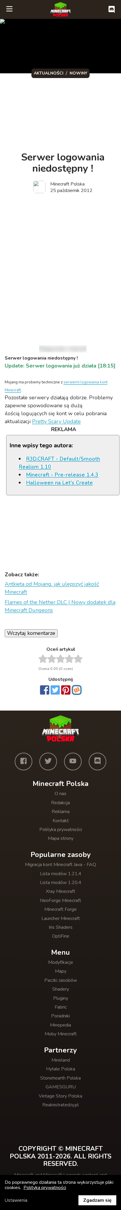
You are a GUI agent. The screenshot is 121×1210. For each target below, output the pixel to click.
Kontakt (61, 820)
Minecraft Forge (60, 909)
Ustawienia (16, 1200)
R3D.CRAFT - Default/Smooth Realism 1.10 (59, 462)
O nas (60, 793)
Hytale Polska (60, 1069)
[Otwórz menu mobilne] (9, 9)
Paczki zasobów (60, 980)
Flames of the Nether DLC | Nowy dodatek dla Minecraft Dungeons (60, 606)
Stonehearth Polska (60, 1078)
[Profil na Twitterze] (48, 761)
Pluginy (60, 998)
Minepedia (60, 1025)
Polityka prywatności (60, 829)
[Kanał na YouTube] (73, 761)
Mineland (60, 1060)
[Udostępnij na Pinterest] (65, 690)
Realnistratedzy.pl (60, 1105)
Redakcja (60, 803)
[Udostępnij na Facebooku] (44, 690)
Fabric (61, 1007)
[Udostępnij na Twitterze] (55, 690)
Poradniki (60, 1016)
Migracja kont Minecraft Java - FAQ (60, 864)
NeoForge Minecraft (60, 900)
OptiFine (60, 936)
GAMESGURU (61, 1087)
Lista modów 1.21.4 (60, 873)
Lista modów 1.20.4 (60, 882)
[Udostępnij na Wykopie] (77, 690)
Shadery (60, 989)
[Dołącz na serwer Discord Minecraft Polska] (111, 9)
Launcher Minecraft (60, 918)
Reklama (61, 811)
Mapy (60, 971)
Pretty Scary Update (56, 421)
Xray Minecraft (60, 891)
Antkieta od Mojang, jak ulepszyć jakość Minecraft (52, 587)
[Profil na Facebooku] (23, 761)
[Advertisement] (60, 264)
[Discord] (97, 761)
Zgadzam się (97, 1200)
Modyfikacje (60, 962)
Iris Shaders (61, 927)
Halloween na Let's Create (59, 482)
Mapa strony (60, 838)
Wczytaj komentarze (31, 633)
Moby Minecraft (61, 1034)
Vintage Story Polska (60, 1096)
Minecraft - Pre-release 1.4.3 (62, 474)
